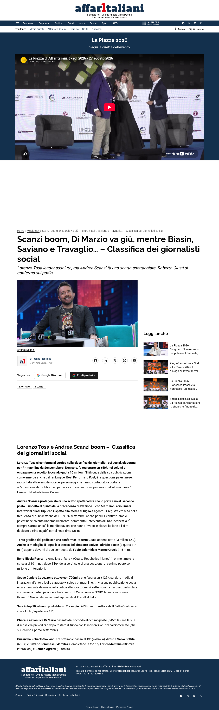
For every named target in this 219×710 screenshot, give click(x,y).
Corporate (44, 23)
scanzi (39, 386)
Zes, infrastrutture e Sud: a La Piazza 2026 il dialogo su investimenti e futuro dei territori (185, 367)
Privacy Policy (92, 707)
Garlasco (96, 29)
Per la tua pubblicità (69, 695)
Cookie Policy (107, 707)
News (82, 23)
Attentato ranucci (57, 29)
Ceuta (85, 29)
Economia (28, 23)
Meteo (181, 29)
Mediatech (33, 230)
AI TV (115, 23)
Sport (104, 23)
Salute (93, 23)
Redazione (50, 695)
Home (20, 230)
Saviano (24, 386)
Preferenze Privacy (124, 707)
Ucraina (74, 29)
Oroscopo (198, 29)
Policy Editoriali (35, 695)
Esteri (71, 23)
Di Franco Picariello (40, 358)
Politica (58, 23)
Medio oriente (37, 29)
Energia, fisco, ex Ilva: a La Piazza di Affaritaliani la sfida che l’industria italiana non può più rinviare (185, 403)
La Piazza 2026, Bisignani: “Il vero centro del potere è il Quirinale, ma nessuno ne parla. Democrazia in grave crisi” (184, 349)
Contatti (19, 695)
